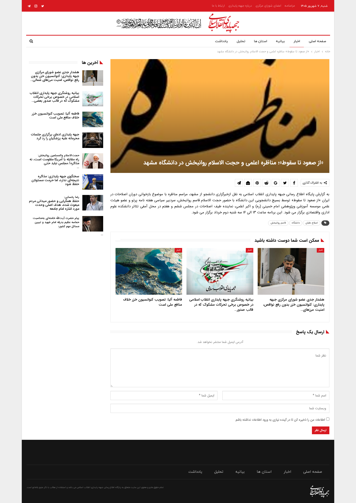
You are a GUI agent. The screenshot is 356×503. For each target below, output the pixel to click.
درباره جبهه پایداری (240, 6)
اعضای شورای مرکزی (268, 6)
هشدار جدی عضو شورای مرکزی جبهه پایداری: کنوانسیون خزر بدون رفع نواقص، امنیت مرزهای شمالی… (54, 76)
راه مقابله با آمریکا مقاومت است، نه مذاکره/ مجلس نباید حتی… (54, 161)
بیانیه (280, 41)
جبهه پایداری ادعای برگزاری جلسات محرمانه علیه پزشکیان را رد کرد (55, 136)
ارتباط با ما (218, 6)
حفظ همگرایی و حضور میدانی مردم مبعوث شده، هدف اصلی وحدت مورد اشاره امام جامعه (54, 203)
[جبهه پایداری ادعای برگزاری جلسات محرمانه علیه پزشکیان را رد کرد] (92, 140)
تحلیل (241, 41)
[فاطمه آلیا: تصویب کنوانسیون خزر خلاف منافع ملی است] (149, 271)
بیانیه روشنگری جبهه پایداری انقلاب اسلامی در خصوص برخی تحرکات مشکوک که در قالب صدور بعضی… (54, 96)
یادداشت (221, 41)
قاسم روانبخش (278, 223)
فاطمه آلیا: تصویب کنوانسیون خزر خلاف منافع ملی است (55, 115)
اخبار (297, 41)
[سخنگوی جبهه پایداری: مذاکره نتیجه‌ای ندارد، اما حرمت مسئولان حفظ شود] (92, 182)
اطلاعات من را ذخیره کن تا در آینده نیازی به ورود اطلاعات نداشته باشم (280, 419)
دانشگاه (296, 223)
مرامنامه (290, 6)
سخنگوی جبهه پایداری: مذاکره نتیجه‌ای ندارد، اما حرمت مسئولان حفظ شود (55, 180)
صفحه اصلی (317, 41)
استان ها (260, 41)
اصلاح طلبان (311, 223)
